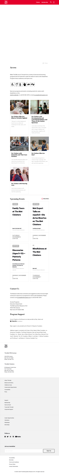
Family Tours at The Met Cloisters (18, 211)
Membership (7, 402)
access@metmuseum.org (41, 95)
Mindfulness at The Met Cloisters (40, 252)
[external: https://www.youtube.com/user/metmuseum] (18, 436)
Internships (7, 424)
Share (46, 63)
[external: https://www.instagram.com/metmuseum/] (13, 436)
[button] (51, 2)
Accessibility (7, 389)
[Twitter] (36, 59)
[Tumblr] (43, 59)
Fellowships (7, 422)
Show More (46, 199)
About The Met (8, 380)
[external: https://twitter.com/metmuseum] (8, 436)
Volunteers (7, 420)
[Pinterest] (39, 59)
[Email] (46, 59)
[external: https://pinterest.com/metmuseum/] (10, 436)
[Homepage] (6, 2)
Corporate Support (9, 409)
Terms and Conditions (14, 462)
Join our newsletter (10, 446)
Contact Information (13, 466)
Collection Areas (8, 385)
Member (44, 2)
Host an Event (8, 405)
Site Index (11, 460)
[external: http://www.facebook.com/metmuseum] (5, 436)
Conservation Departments (11, 387)
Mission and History (9, 382)
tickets (38, 2)
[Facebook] (33, 59)
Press (6, 392)
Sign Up (49, 451)
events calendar (14, 95)
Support (6, 400)
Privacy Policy (12, 464)
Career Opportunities (9, 418)
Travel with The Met (9, 407)
